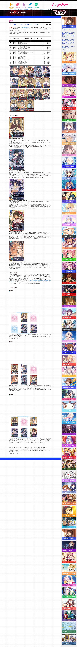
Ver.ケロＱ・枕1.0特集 (69, 150)
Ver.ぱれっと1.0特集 (69, 406)
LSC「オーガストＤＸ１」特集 (69, 557)
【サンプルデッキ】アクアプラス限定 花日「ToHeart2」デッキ (68, 29)
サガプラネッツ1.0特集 (69, 267)
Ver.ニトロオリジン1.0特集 (69, 104)
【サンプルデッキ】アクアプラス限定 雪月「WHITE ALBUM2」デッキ (68, 32)
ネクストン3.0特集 (69, 185)
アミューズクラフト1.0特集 (69, 162)
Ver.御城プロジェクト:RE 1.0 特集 (69, 464)
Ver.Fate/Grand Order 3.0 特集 (69, 580)
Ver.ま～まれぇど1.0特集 (69, 139)
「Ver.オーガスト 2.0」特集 (69, 441)
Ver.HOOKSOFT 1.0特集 (69, 394)
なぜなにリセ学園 (69, 604)
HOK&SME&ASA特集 (69, 255)
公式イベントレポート (69, 639)
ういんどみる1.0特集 (69, 232)
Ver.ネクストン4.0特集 (69, 92)
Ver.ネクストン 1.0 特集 (69, 453)
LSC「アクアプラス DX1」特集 (69, 487)
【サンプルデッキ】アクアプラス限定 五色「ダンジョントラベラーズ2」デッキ (68, 36)
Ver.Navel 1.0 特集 (69, 371)
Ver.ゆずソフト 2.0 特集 (69, 546)
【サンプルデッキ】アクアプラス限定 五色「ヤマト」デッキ (68, 43)
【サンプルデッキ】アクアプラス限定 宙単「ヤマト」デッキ (68, 46)
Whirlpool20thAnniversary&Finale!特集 (69, 69)
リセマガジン (15, 9)
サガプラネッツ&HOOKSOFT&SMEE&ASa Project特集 (69, 57)
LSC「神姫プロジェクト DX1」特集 (69, 499)
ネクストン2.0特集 (69, 290)
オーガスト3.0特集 (69, 220)
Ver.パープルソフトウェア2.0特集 (69, 81)
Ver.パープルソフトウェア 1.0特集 (69, 429)
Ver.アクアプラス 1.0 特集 (23, 9)
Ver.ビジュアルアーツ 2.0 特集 (69, 511)
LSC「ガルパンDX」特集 (69, 348)
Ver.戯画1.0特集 (69, 360)
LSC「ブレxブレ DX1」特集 (69, 476)
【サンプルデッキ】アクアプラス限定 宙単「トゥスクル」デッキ (68, 39)
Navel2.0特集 (69, 127)
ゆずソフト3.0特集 (69, 208)
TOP (10, 9)
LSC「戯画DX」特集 (69, 313)
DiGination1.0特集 (69, 243)
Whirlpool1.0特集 (69, 336)
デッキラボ (69, 615)
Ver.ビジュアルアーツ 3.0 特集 (69, 418)
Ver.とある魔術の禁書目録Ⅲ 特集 (69, 522)
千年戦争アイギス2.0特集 (69, 325)
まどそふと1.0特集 (69, 174)
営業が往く (69, 627)
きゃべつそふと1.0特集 (69, 115)
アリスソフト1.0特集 (69, 278)
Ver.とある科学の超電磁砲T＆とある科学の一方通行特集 (69, 383)
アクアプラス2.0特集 (69, 197)
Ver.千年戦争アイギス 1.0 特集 (69, 569)
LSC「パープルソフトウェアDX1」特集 (69, 301)
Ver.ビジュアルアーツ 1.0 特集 (69, 592)
